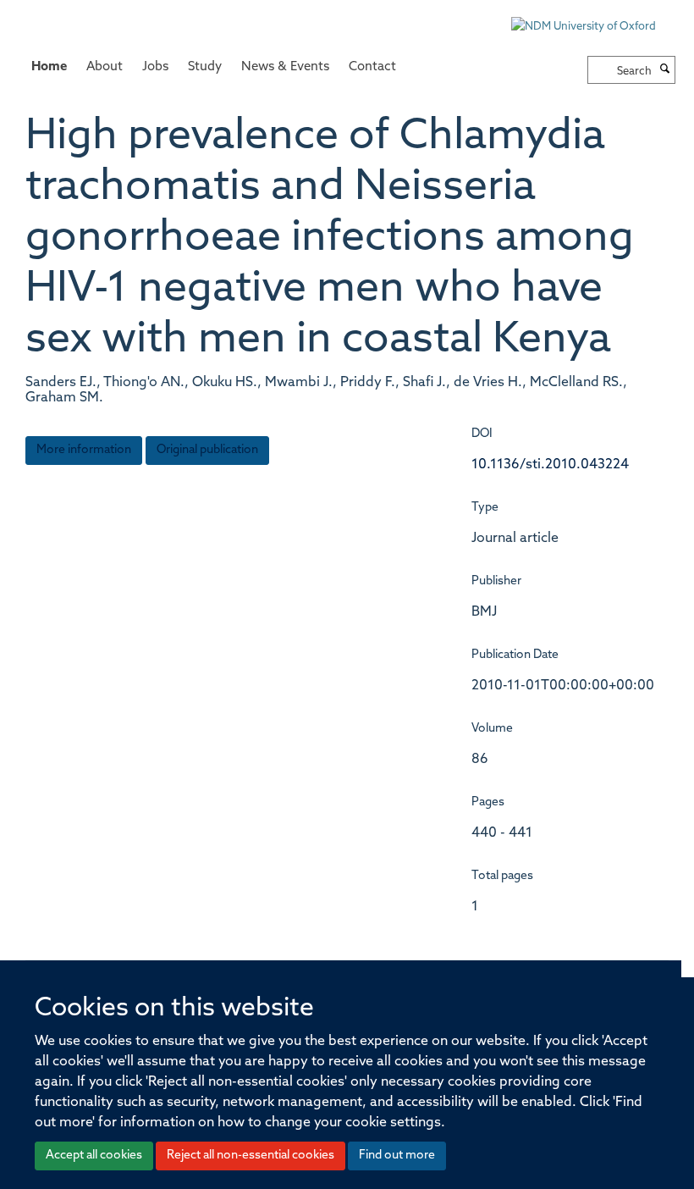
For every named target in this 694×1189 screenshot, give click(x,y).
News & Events (285, 67)
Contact (372, 67)
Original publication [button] (207, 450)
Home (49, 67)
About (104, 67)
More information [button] (83, 450)
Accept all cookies (94, 1155)
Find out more (397, 1155)
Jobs (155, 67)
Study (205, 67)
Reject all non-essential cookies (250, 1155)
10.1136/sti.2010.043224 (550, 465)
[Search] (665, 70)
